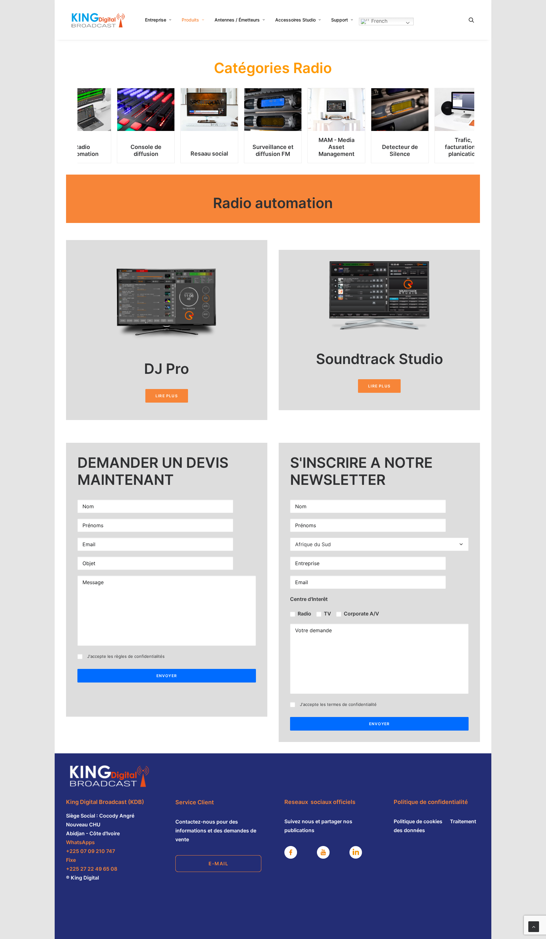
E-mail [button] (218, 864)
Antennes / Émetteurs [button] (237, 19)
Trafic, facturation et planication (463, 147)
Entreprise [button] (155, 19)
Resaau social (209, 154)
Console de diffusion (145, 150)
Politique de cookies (419, 821)
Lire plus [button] (166, 395)
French (378, 21)
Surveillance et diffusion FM (273, 150)
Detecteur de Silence (400, 150)
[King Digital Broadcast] (97, 20)
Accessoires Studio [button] (295, 19)
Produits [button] (190, 19)
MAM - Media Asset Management (336, 147)
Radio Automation (82, 150)
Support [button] (339, 19)
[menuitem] (158, 20)
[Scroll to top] (533, 926)
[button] (474, 20)
